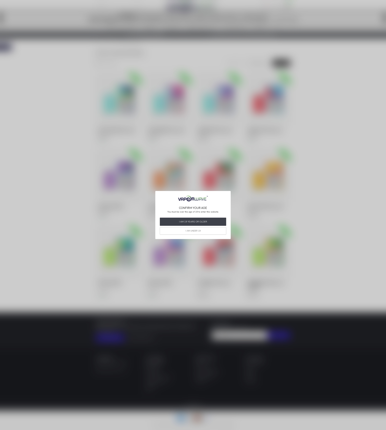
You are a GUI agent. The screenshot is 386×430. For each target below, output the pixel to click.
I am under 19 (193, 230)
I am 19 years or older (193, 221)
